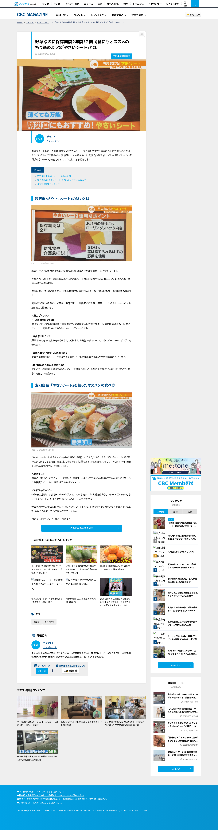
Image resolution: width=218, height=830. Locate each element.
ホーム (20, 22)
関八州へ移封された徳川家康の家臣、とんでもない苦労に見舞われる (182, 538)
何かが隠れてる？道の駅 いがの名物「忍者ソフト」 (81, 600)
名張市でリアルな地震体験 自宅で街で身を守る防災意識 (81, 723)
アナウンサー (155, 3)
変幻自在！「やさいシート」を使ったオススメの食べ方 (61, 180)
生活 (37, 621)
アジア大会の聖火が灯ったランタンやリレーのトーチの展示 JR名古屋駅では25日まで (183, 726)
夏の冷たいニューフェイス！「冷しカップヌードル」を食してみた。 (182, 566)
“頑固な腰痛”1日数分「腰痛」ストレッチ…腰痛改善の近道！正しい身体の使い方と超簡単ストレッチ (182, 526)
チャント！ (30, 22)
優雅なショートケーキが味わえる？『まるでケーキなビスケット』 (46, 600)
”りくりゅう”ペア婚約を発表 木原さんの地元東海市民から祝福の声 (183, 712)
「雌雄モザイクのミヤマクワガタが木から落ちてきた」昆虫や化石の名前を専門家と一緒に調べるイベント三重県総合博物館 (183, 742)
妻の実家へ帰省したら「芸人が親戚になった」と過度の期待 (182, 580)
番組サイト (42, 671)
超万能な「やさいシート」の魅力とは (54, 176)
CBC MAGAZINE (32, 14)
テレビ (45, 3)
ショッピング (172, 3)
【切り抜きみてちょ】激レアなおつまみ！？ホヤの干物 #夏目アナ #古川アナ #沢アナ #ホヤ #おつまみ (115, 602)
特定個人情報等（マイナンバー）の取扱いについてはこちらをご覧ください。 (51, 795)
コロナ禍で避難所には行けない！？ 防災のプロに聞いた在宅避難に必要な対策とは (124, 723)
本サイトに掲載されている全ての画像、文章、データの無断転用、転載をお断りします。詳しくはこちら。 (63, 799)
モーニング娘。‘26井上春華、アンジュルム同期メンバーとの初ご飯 (182, 638)
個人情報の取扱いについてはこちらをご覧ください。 (42, 791)
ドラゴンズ (138, 3)
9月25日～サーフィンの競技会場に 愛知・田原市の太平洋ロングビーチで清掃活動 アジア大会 (182, 755)
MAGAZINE (113, 3)
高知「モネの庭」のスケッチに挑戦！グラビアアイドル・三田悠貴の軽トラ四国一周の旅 (182, 653)
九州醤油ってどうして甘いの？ (181, 551)
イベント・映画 (72, 3)
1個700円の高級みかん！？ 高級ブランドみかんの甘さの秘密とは (115, 568)
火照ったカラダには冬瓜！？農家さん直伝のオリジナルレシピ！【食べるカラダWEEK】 (81, 569)
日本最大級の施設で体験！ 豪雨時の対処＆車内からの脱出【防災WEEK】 (37, 758)
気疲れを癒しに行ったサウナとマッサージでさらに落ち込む (182, 623)
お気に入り (195, 14)
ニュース (88, 3)
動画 (125, 3)
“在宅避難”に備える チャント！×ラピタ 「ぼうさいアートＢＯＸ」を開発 (37, 723)
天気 (100, 3)
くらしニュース (43, 22)
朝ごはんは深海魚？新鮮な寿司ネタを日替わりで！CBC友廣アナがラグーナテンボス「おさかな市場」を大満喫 (183, 598)
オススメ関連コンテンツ (48, 184)
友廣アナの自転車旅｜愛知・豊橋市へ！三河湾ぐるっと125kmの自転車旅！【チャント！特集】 (182, 610)
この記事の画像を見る (81, 528)
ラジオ (57, 3)
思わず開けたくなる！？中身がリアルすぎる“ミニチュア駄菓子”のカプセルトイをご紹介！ (46, 569)
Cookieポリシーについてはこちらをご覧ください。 (40, 802)
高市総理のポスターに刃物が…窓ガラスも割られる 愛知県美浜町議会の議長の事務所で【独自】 (183, 697)
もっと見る (175, 665)
